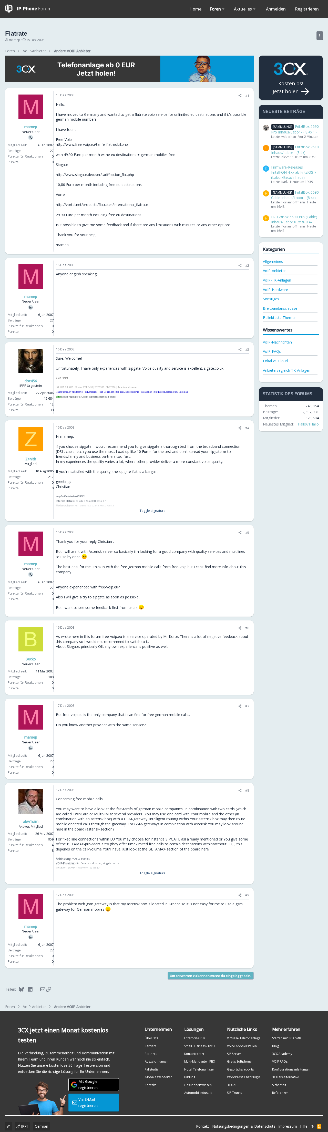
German (41, 1126)
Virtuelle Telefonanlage (243, 1038)
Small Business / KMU (199, 1046)
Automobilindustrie (198, 1093)
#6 (247, 628)
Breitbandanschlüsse (280, 308)
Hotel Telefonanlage (199, 1069)
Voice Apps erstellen (242, 1046)
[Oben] (312, 1126)
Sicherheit (279, 1085)
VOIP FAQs (280, 1061)
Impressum (287, 1126)
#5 (247, 532)
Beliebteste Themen (279, 317)
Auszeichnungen (156, 1061)
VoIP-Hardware (275, 289)
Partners (151, 1054)
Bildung (189, 1077)
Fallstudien (152, 1069)
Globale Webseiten (158, 1077)
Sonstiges (271, 298)
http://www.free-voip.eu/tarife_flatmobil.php (92, 144)
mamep (14, 40)
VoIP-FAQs (272, 351)
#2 (247, 265)
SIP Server (234, 1054)
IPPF (24, 1126)
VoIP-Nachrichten (277, 342)
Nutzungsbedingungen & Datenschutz (243, 1126)
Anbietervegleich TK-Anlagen (286, 370)
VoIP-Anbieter (274, 270)
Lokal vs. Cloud (275, 360)
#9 (247, 895)
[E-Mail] (39, 989)
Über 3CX (152, 1038)
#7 (247, 706)
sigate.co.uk (213, 368)
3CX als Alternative (285, 1077)
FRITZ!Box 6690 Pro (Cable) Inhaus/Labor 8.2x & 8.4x (294, 219)
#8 (247, 790)
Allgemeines (273, 261)
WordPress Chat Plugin (243, 1077)
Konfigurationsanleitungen (291, 1069)
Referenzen (280, 1093)
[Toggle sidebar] (319, 35)
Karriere (151, 1046)
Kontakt (150, 1085)
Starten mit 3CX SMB (286, 1038)
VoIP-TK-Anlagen (277, 280)
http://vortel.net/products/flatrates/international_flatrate (102, 204)
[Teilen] (240, 95)
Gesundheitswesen (198, 1085)
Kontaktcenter (194, 1054)
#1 (247, 95)
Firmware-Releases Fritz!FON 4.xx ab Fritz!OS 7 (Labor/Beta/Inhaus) (293, 172)
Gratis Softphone (239, 1061)
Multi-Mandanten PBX (199, 1061)
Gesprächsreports (240, 1069)
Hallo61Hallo (308, 424)
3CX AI (231, 1085)
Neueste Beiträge (284, 111)
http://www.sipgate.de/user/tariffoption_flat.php (95, 174)
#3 (247, 349)
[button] (223, 9)
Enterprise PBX (195, 1038)
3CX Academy (282, 1054)
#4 (247, 427)
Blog (275, 1046)
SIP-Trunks (234, 1093)
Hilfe (304, 1126)
